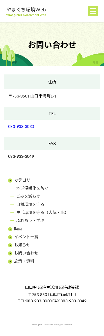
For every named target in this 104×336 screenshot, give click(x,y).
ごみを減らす (28, 196)
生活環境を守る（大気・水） (42, 212)
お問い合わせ (26, 252)
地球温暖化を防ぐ (32, 188)
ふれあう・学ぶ (30, 220)
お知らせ (22, 244)
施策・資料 (24, 261)
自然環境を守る (30, 204)
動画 (18, 228)
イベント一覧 (26, 236)
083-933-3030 (21, 126)
